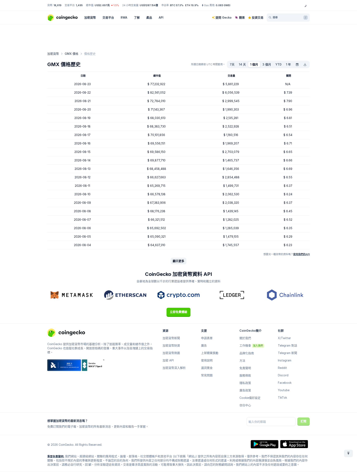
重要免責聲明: (55, 456)
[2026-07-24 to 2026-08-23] (297, 64)
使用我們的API (301, 254)
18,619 (57, 5)
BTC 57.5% (176, 5)
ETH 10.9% (192, 5)
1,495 (79, 5)
